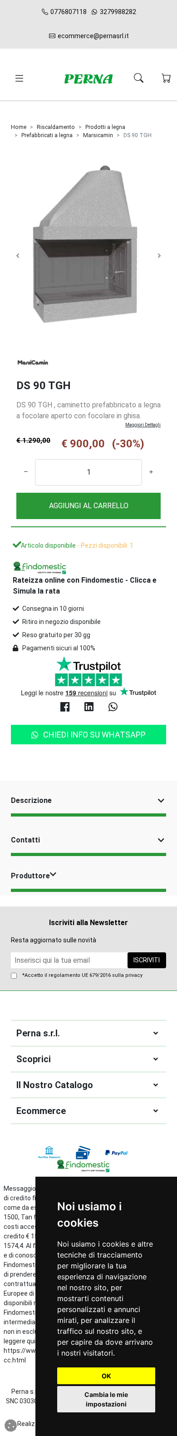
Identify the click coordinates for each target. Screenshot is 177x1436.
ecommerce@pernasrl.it (92, 36)
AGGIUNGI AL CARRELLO (88, 505)
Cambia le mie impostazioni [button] (106, 1399)
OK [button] (106, 1376)
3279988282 (117, 11)
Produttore (30, 876)
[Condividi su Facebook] (64, 708)
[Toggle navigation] (17, 79)
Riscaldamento (56, 127)
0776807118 (68, 11)
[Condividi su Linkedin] (89, 708)
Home (18, 127)
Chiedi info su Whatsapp (94, 734)
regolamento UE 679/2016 (80, 975)
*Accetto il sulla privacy (82, 975)
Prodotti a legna (105, 127)
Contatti (25, 840)
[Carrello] (166, 78)
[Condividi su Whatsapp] (113, 708)
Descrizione (31, 800)
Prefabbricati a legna (47, 135)
